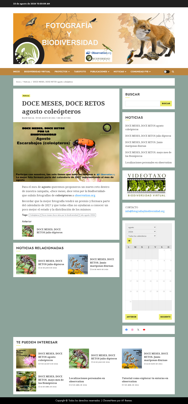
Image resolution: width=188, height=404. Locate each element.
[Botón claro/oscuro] (167, 71)
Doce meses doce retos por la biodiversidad (60, 215)
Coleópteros (34, 215)
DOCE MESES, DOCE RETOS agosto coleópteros (50, 357)
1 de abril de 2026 (131, 385)
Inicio (16, 71)
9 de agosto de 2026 (46, 118)
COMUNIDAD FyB (139, 71)
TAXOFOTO (80, 71)
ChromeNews (109, 400)
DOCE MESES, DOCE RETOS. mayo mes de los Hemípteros (51, 380)
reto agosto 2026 (88, 215)
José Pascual (29, 118)
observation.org (85, 195)
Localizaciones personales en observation (148, 162)
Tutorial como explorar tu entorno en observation (145, 380)
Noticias (119, 71)
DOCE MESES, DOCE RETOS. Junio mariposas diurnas (102, 262)
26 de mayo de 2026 (100, 270)
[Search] (173, 71)
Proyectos (61, 71)
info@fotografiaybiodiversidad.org (145, 211)
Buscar (132, 94)
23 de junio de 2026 (48, 268)
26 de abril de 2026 (48, 387)
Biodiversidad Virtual (37, 71)
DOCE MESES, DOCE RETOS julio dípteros (51, 262)
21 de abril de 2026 (79, 385)
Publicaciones (98, 71)
